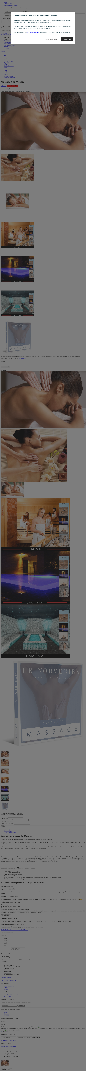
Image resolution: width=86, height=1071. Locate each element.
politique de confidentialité (33, 32)
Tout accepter (67, 39)
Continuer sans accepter (50, 39)
